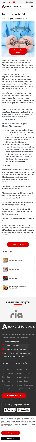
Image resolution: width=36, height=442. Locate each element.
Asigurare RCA (22, 369)
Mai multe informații (6, 428)
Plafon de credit (7, 385)
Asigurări (11, 19)
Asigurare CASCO (14, 278)
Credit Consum (7, 373)
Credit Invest (6, 381)
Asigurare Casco (22, 381)
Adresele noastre (14, 395)
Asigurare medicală (15, 269)
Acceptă (10, 433)
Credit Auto (6, 369)
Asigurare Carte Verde (16, 260)
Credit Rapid (6, 377)
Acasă (4, 19)
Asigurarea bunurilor (24, 389)
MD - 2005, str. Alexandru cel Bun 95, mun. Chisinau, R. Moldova (17, 355)
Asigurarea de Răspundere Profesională (17, 287)
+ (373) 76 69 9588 (12, 346)
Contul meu (30, 2)
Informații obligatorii (12, 342)
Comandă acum (18, 51)
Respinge (10, 438)
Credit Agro (6, 389)
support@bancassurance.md (15, 349)
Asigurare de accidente (25, 385)
